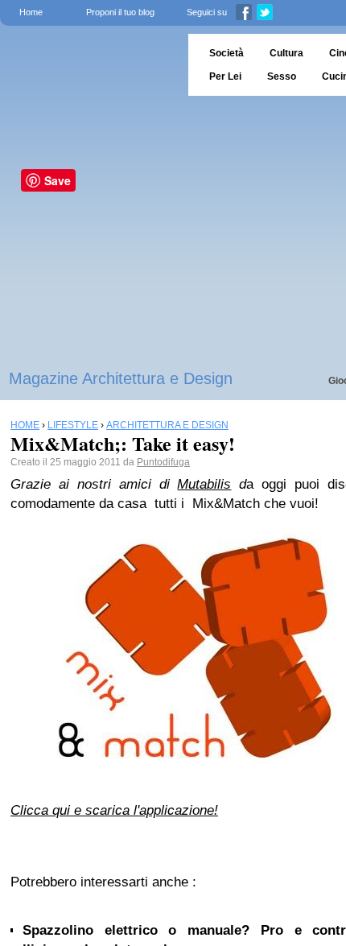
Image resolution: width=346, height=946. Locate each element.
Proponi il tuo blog (120, 12)
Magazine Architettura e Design (121, 378)
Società (226, 53)
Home (31, 12)
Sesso (281, 76)
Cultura (286, 53)
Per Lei (225, 76)
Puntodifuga (163, 462)
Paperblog (89, 64)
